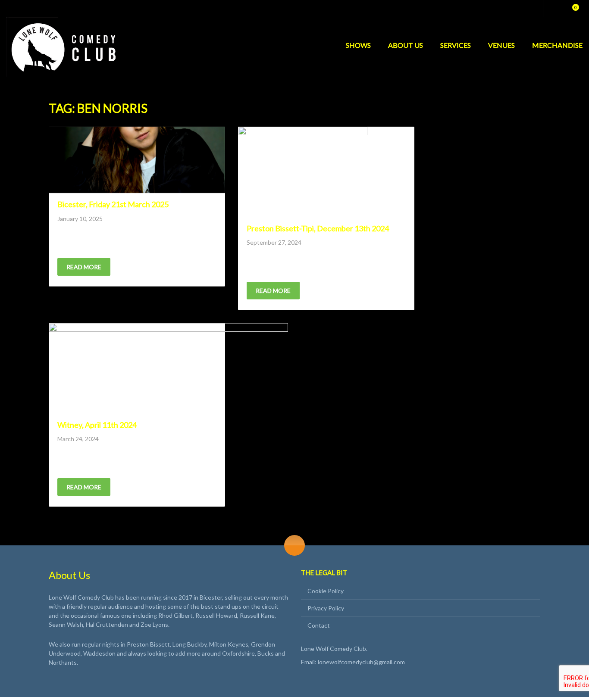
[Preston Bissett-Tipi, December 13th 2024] (302, 172)
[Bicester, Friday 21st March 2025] (137, 160)
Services (455, 45)
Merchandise (557, 45)
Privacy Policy (325, 608)
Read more (83, 267)
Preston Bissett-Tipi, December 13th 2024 (318, 228)
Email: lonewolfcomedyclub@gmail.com (353, 662)
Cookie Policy (325, 590)
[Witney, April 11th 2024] (168, 368)
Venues (501, 45)
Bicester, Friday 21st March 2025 (113, 204)
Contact (318, 625)
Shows (358, 45)
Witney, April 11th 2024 (97, 424)
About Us (405, 45)
